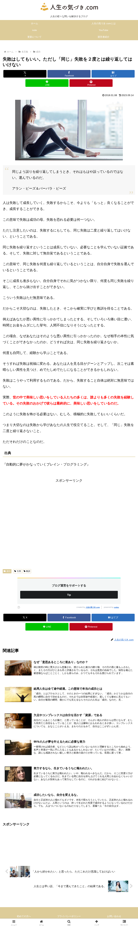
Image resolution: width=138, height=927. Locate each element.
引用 (19, 571)
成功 (8, 571)
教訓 (28, 571)
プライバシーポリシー (69, 916)
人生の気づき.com (93, 607)
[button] (128, 635)
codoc (116, 607)
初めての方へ (24, 916)
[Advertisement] (69, 523)
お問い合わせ (114, 916)
